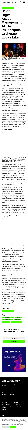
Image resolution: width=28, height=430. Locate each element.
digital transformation (7, 319)
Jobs (3, 397)
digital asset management (8, 317)
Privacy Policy (17, 405)
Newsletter (12, 396)
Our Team (4, 394)
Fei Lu (3, 40)
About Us (4, 392)
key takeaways (17, 319)
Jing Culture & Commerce (8, 8)
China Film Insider (6, 404)
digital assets (18, 317)
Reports (11, 392)
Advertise (4, 396)
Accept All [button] (13, 426)
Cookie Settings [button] (6, 426)
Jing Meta (4, 409)
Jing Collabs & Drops (6, 405)
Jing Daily (4, 407)
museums (12, 115)
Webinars (12, 394)
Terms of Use (17, 404)
